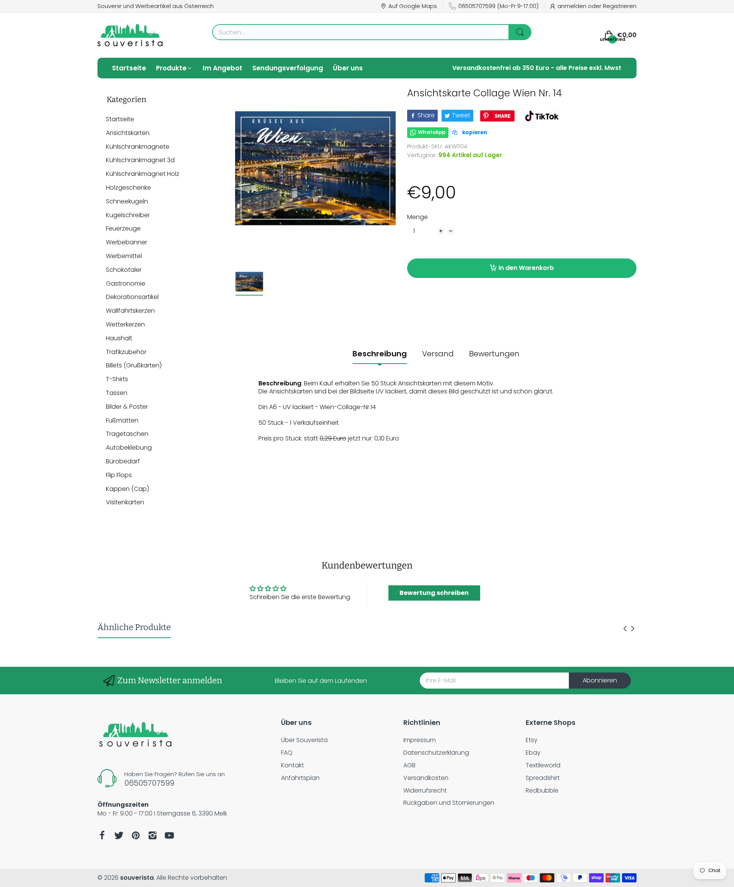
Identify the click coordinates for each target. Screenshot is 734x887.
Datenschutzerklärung (436, 752)
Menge (417, 217)
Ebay (533, 752)
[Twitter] (118, 835)
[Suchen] (519, 32)
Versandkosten (425, 777)
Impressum (419, 740)
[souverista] (129, 35)
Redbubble (542, 790)
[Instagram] (152, 835)
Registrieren (620, 6)
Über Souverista (304, 740)
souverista (137, 877)
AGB (409, 765)
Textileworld (543, 765)
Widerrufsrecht (425, 790)
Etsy (532, 740)
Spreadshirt (543, 777)
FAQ (286, 752)
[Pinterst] (135, 835)
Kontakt (292, 765)
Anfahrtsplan (300, 777)
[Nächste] (625, 628)
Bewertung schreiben (434, 592)
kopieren (474, 132)
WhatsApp (431, 132)
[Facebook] (102, 835)
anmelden (572, 6)
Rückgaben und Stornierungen (448, 802)
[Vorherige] (633, 628)
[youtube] (169, 835)
